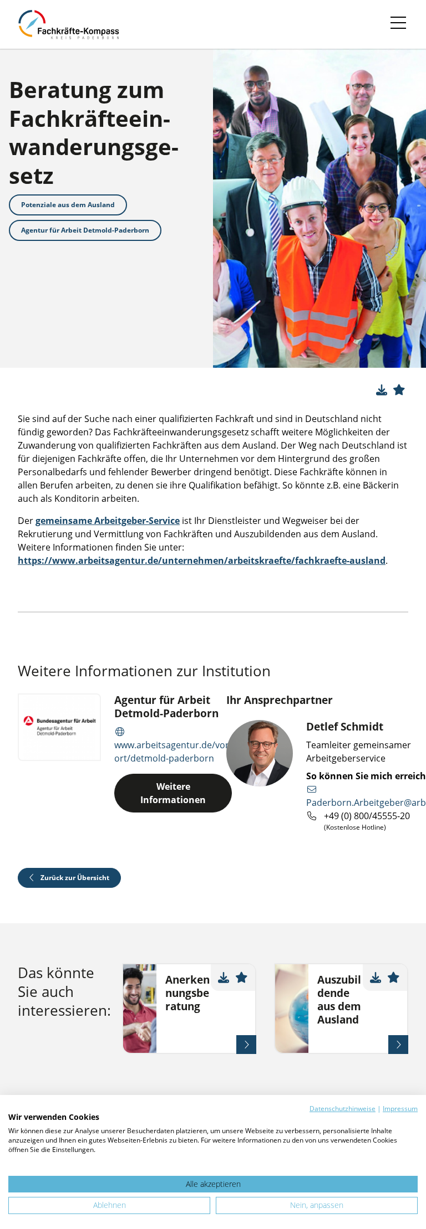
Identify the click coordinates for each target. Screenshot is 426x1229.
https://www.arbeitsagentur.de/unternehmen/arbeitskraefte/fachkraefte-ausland (202, 560)
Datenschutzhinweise (343, 1108)
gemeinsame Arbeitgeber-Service (108, 521)
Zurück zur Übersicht (74, 877)
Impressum (400, 1108)
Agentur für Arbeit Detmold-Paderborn (85, 230)
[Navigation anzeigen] (398, 24)
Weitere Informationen (173, 793)
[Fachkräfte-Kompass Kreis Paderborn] (73, 24)
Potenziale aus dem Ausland (68, 204)
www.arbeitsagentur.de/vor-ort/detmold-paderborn (173, 751)
